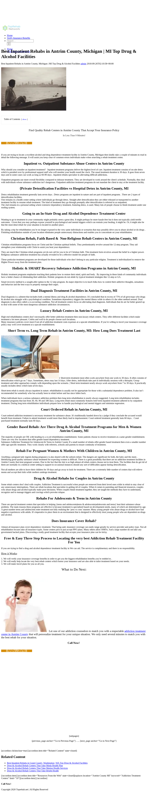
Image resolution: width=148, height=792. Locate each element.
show (24, 119)
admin (83, 63)
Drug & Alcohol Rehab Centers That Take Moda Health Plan (35, 765)
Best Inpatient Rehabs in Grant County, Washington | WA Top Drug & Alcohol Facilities (47, 763)
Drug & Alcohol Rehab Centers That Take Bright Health (33, 771)
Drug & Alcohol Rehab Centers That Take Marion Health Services (37, 768)
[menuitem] (77, 35)
